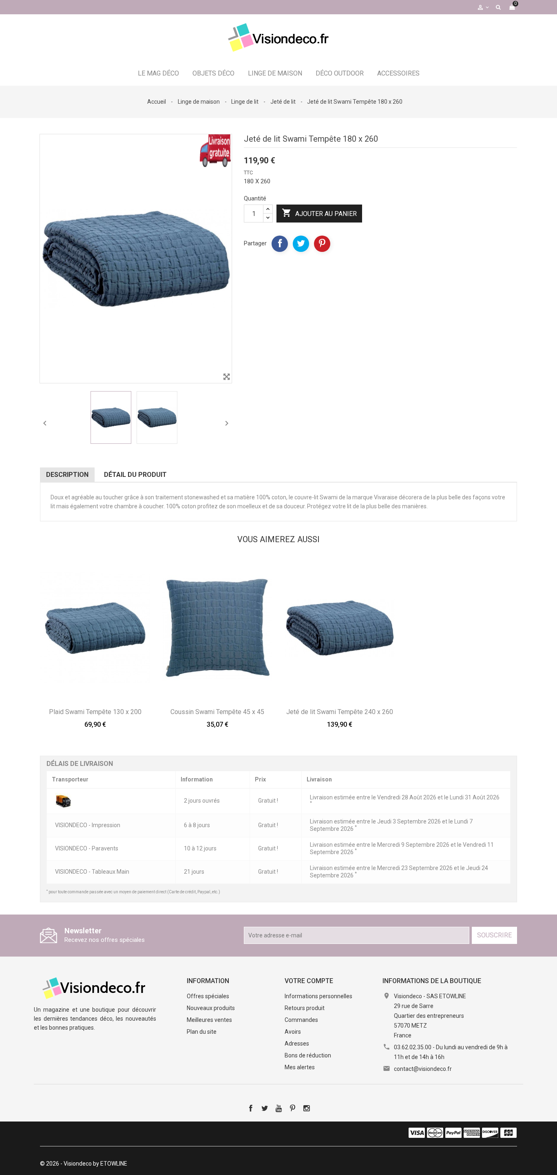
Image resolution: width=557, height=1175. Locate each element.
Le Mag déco (158, 73)
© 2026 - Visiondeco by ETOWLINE (83, 1163)
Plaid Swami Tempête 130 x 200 (95, 712)
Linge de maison (275, 73)
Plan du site (202, 1031)
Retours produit (305, 1008)
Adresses (297, 1043)
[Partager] (280, 244)
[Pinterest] (322, 244)
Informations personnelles (318, 996)
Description (67, 474)
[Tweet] (301, 244)
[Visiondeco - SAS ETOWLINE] (95, 987)
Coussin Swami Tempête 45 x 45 (217, 712)
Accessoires (398, 73)
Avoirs (293, 1031)
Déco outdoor (340, 73)
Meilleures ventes (209, 1020)
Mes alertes (300, 1067)
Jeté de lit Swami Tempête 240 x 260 (339, 712)
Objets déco (213, 73)
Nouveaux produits (211, 1008)
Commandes (301, 1020)
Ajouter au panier (319, 213)
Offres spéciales (208, 996)
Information (208, 981)
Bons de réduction (308, 1055)
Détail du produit (135, 474)
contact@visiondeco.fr (423, 1069)
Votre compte (309, 981)
